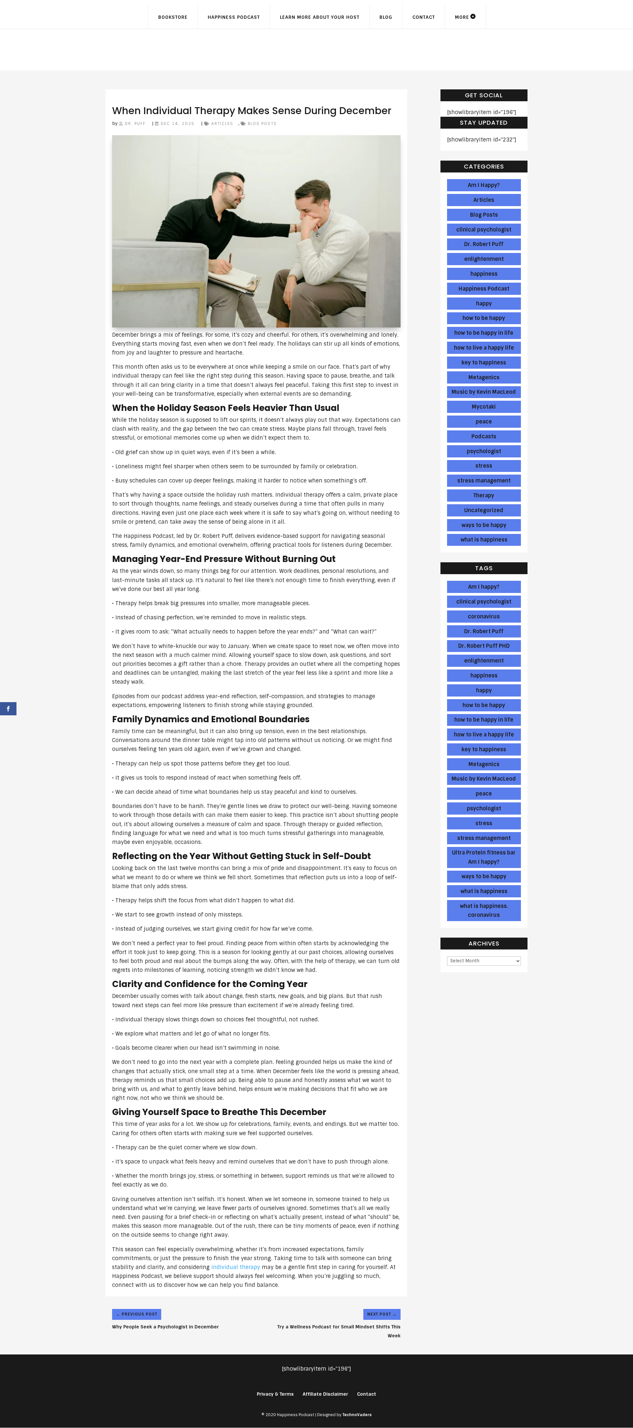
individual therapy (235, 1267)
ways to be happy (484, 525)
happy (484, 303)
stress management (484, 480)
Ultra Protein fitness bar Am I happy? (484, 857)
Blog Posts (262, 123)
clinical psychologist (483, 229)
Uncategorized (483, 510)
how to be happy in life (483, 332)
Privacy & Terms (275, 1394)
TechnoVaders (357, 1414)
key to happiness (484, 362)
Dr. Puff (135, 123)
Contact (423, 17)
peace (484, 421)
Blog (385, 17)
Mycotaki (484, 406)
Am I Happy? (484, 185)
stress (483, 465)
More (462, 17)
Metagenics (483, 377)
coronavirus (484, 616)
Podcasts (483, 436)
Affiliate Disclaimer (325, 1394)
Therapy (483, 495)
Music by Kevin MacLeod (484, 391)
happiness (483, 273)
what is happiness (484, 539)
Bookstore (173, 17)
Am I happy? (483, 586)
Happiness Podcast (234, 17)
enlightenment (484, 259)
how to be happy (484, 318)
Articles (222, 123)
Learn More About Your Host (319, 17)
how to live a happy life (484, 347)
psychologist (484, 451)
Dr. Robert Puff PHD (484, 645)
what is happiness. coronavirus (484, 910)
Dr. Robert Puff (483, 244)
